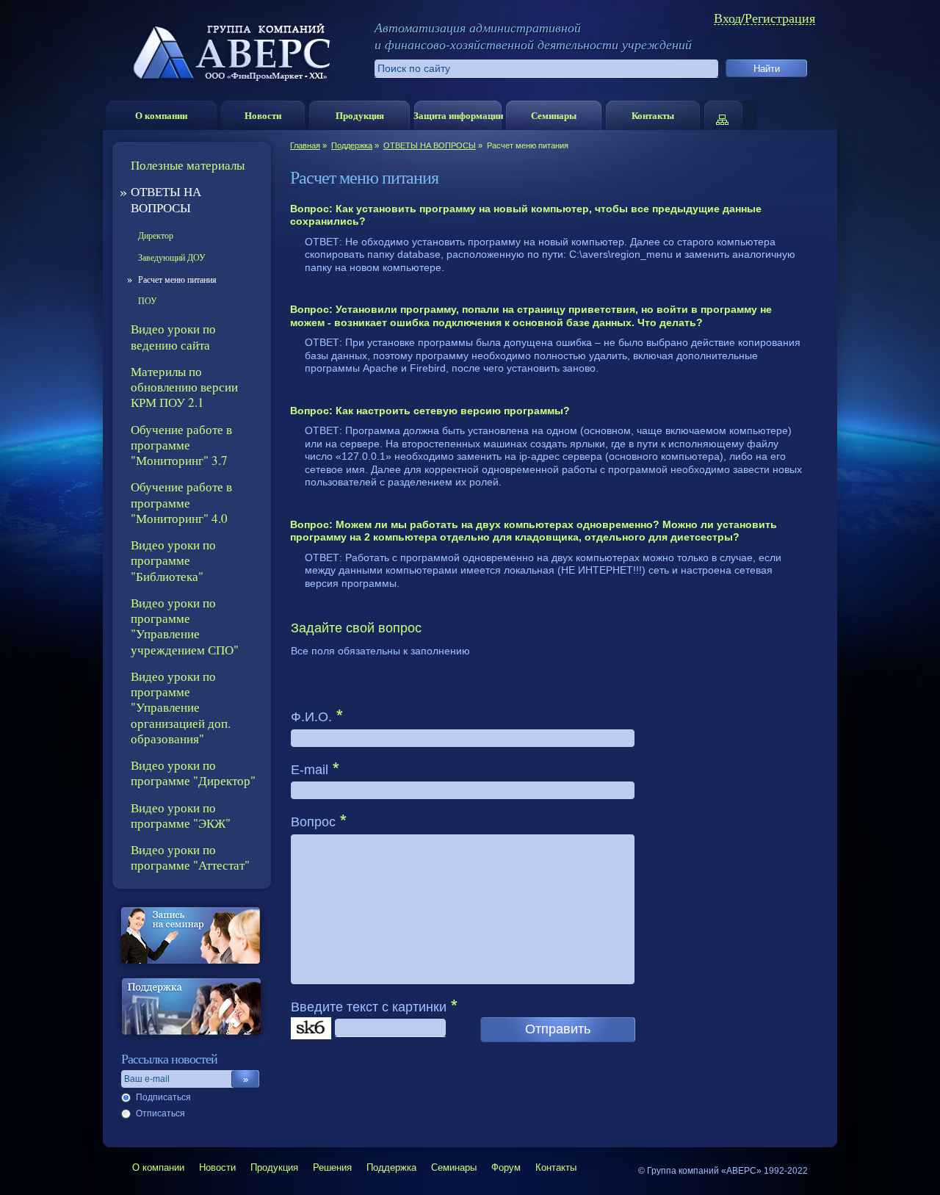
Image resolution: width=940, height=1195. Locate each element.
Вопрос (313, 822)
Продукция (360, 115)
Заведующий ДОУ (172, 257)
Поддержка (351, 145)
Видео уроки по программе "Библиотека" (173, 560)
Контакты (653, 115)
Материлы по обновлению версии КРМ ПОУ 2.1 (184, 387)
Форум (506, 1167)
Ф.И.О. (311, 717)
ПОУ (147, 300)
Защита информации (458, 115)
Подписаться (163, 1097)
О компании (161, 115)
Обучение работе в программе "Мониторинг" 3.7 (181, 445)
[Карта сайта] (729, 115)
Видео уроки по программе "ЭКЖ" (181, 815)
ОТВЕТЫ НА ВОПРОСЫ (429, 145)
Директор (155, 235)
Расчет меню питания (177, 279)
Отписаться (160, 1113)
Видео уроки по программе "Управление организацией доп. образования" (181, 707)
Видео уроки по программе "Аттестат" (190, 857)
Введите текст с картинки (368, 1007)
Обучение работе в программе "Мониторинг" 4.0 (181, 502)
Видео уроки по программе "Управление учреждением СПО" (185, 626)
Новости (263, 115)
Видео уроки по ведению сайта (173, 336)
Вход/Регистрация (764, 18)
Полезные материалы (188, 164)
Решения (332, 1167)
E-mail (309, 769)
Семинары (553, 115)
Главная (305, 145)
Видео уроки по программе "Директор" (193, 773)
